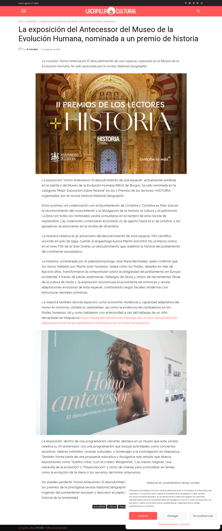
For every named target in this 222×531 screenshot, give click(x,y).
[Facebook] (186, 3)
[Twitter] (198, 3)
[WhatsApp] (202, 3)
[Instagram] (190, 3)
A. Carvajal (32, 49)
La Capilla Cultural (27, 527)
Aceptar (143, 515)
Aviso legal (185, 524)
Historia (123, 506)
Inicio (21, 21)
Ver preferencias (203, 515)
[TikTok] (194, 3)
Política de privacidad (168, 524)
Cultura (112, 506)
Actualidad (31, 21)
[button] (198, 11)
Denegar (173, 515)
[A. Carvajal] (20, 49)
